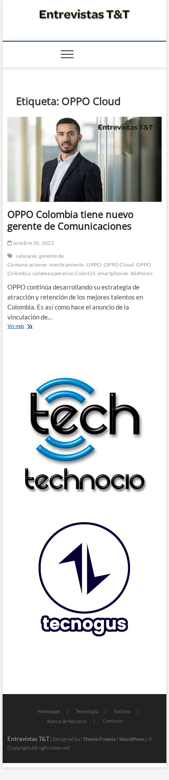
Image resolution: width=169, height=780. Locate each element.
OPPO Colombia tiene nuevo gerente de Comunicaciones (70, 220)
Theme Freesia (99, 739)
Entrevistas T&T (28, 738)
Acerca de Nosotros (67, 721)
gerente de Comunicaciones (35, 260)
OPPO (93, 264)
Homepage (48, 711)
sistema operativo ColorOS (63, 273)
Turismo (122, 711)
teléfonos (141, 273)
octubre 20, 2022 (33, 243)
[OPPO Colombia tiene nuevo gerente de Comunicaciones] (84, 159)
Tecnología (87, 711)
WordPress (132, 739)
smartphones (113, 273)
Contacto (112, 721)
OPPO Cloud (119, 264)
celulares (26, 256)
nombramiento (66, 264)
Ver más (32, 326)
